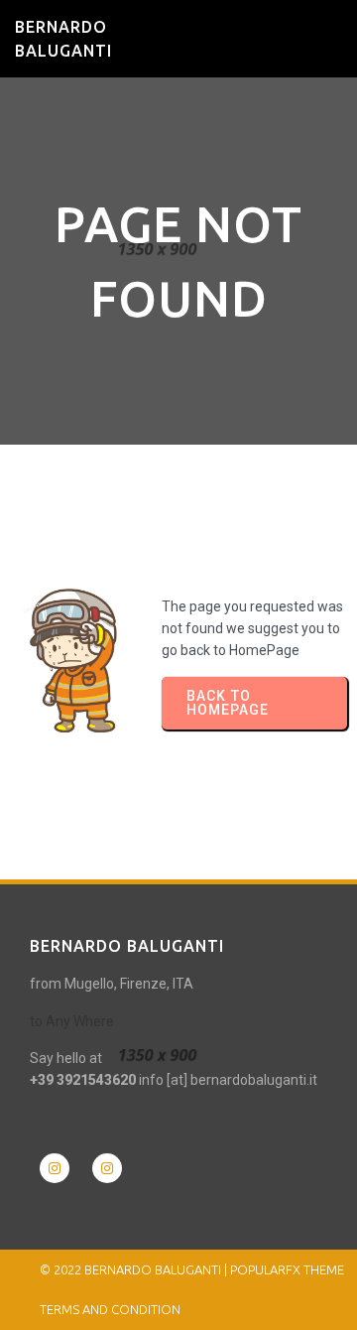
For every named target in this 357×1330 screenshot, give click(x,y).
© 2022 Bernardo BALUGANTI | (135, 1269)
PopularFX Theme (287, 1269)
